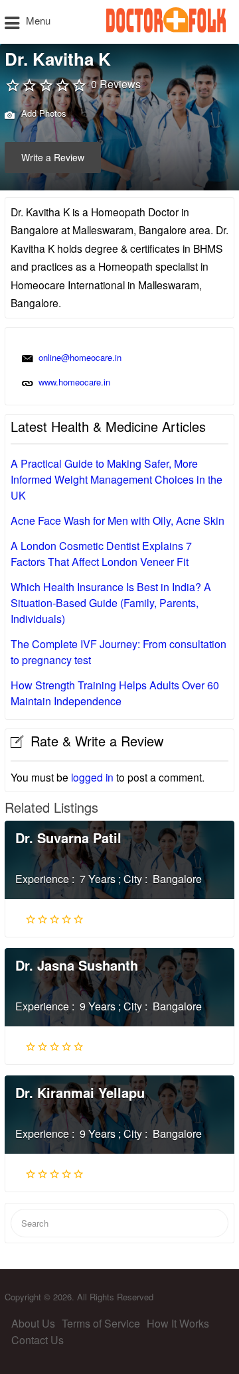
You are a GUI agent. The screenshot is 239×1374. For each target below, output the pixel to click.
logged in (92, 777)
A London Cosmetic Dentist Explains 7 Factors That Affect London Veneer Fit (101, 553)
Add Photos (42, 113)
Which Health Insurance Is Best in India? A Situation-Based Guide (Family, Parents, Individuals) (111, 602)
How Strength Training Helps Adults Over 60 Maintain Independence (115, 693)
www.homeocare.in (74, 382)
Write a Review (52, 157)
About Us (33, 1323)
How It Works (178, 1323)
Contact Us (37, 1339)
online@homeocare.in (80, 357)
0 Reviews (116, 84)
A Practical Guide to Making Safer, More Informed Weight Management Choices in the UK (116, 479)
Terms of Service (101, 1323)
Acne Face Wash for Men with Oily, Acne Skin (117, 520)
